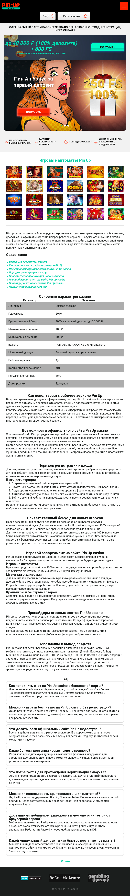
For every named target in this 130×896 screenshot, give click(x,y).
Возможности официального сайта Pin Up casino (40, 269)
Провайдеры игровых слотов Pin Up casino (36, 283)
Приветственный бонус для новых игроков (36, 276)
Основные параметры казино (28, 261)
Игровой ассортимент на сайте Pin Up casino (37, 279)
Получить (33, 112)
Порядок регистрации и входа (28, 272)
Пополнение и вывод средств (28, 286)
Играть (65, 861)
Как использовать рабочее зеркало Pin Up (36, 265)
